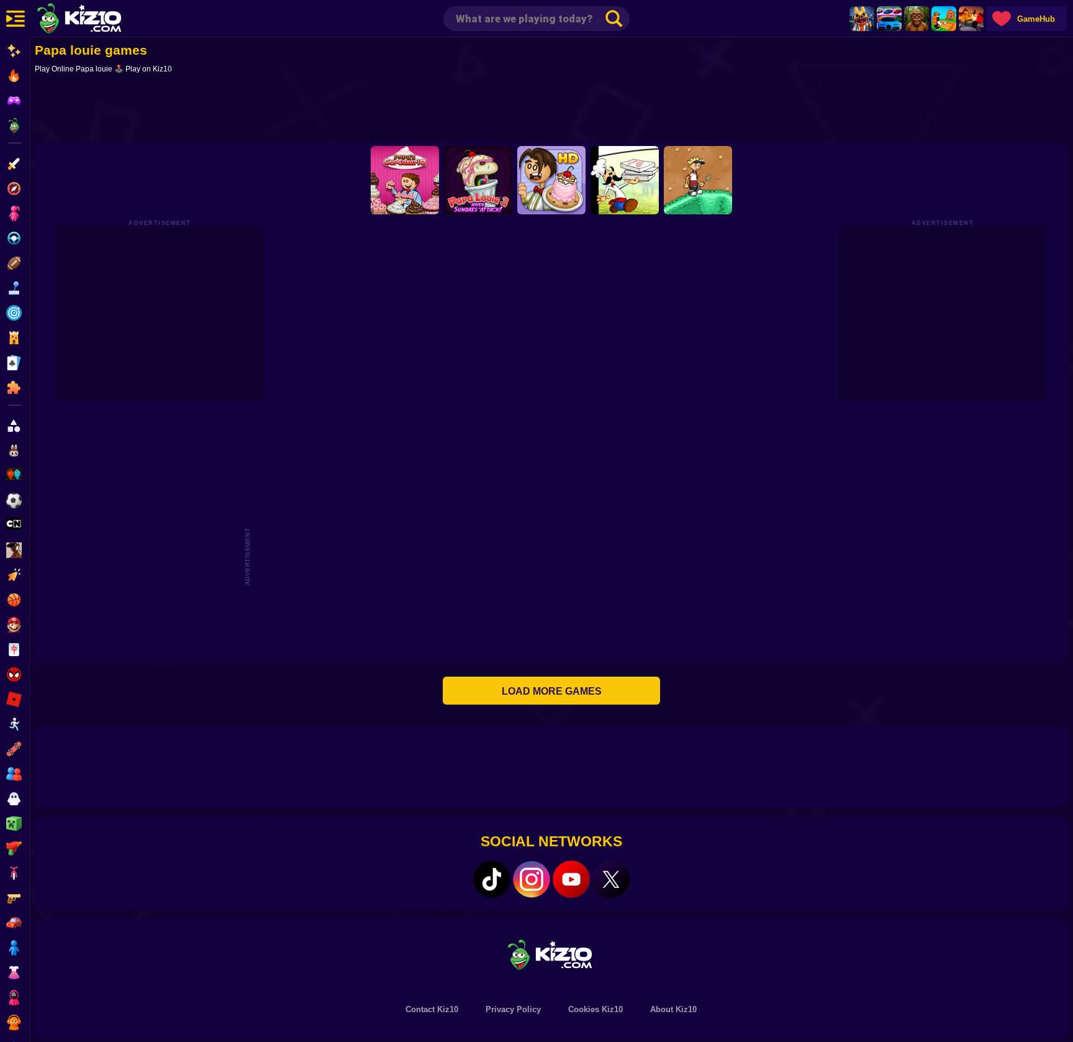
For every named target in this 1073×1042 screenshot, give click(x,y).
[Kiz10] (99, 20)
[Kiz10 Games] (551, 954)
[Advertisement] (551, 110)
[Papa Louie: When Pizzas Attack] (625, 180)
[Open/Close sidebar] (15, 18)
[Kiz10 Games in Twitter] (611, 879)
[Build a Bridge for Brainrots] (943, 18)
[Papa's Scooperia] (551, 180)
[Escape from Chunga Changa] (916, 18)
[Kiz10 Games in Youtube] (571, 879)
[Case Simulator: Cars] (889, 18)
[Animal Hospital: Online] (861, 18)
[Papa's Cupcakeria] (405, 180)
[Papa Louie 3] (478, 180)
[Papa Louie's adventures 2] (698, 180)
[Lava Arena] (971, 18)
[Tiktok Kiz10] (491, 879)
